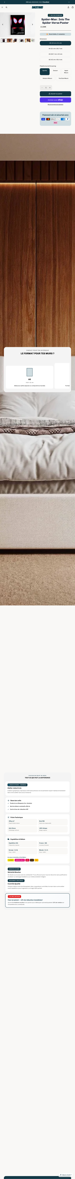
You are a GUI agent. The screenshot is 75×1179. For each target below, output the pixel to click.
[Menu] (2, 7)
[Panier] (73, 7)
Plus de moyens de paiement (55, 104)
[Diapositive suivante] (69, 2)
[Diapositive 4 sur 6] (21, 40)
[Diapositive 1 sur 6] (3, 40)
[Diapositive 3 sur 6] (15, 40)
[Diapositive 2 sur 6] (9, 40)
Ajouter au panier (56, 94)
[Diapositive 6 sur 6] (34, 40)
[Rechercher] (6, 7)
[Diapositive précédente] (4, 2)
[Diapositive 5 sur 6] (27, 40)
